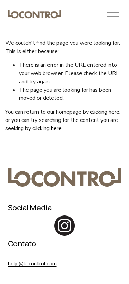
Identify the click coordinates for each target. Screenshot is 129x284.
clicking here (104, 112)
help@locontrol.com (32, 263)
